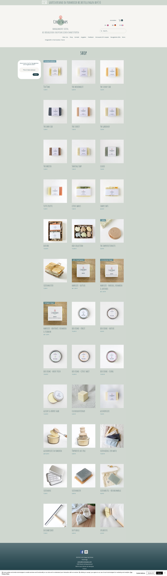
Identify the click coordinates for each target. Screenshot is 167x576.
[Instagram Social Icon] (86, 552)
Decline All (151, 573)
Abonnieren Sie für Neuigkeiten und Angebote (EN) (29, 64)
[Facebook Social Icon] (82, 552)
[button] (121, 20)
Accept (159, 573)
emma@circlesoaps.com (85, 562)
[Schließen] (165, 573)
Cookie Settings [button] (140, 573)
